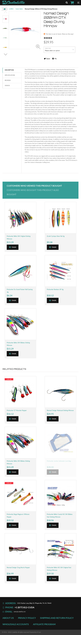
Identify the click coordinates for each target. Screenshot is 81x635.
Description (9, 70)
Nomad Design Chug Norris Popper (18, 567)
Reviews (8, 80)
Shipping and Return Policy (57, 618)
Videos (7, 85)
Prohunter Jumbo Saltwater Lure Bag (59, 461)
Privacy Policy (27, 618)
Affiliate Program (44, 624)
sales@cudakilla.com (20, 611)
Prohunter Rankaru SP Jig (55, 289)
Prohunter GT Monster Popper (17, 410)
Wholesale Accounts (16, 624)
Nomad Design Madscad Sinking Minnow (60, 410)
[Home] (14, 4)
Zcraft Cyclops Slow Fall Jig (55, 236)
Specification (10, 75)
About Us (8, 618)
